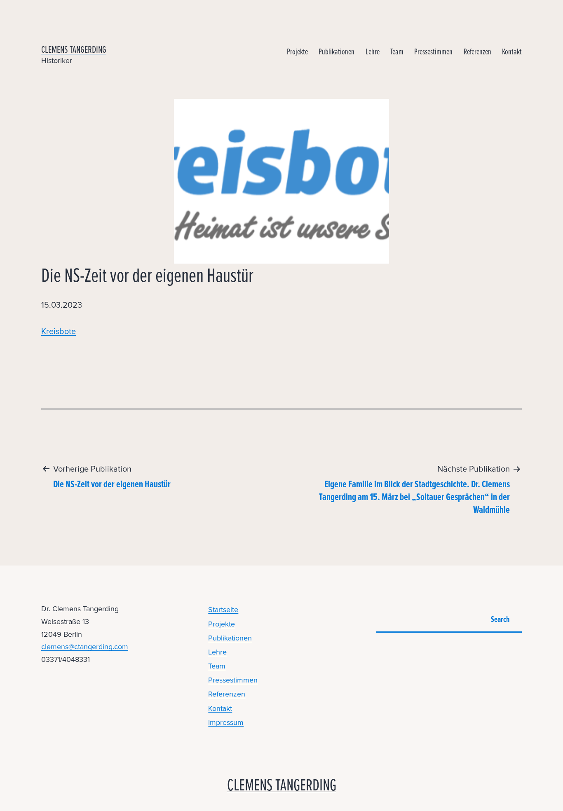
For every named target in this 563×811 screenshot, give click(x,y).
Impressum (226, 722)
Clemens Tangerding (73, 49)
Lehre (373, 51)
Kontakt (512, 51)
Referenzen (477, 51)
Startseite (223, 609)
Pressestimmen (433, 51)
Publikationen (336, 51)
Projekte (297, 51)
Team (396, 51)
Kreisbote (58, 331)
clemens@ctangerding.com (84, 646)
